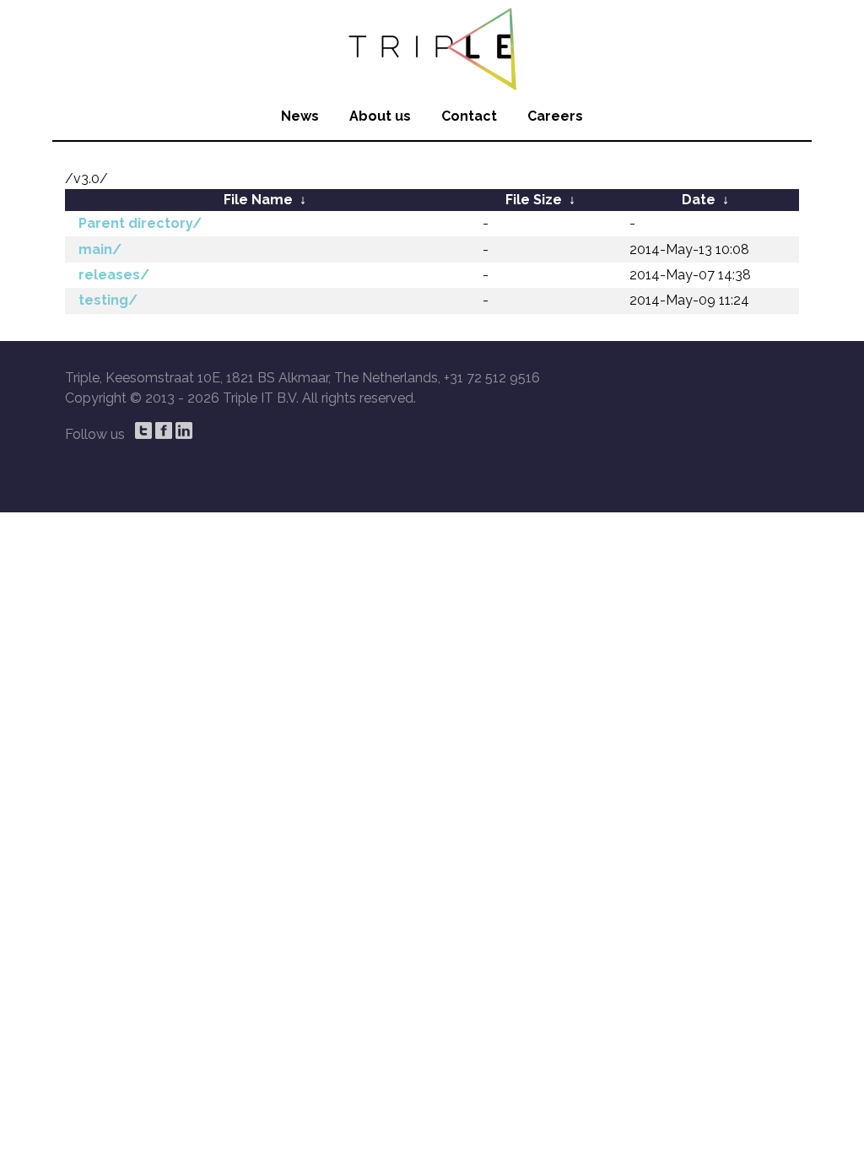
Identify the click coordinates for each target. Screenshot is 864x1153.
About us (380, 116)
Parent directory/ (140, 223)
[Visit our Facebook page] (163, 430)
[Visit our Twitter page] (143, 430)
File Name (258, 200)
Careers (555, 116)
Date (699, 200)
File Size (533, 200)
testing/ (108, 300)
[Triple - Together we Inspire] (432, 46)
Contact (469, 116)
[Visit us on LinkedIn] (184, 430)
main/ (100, 249)
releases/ (113, 275)
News (300, 116)
